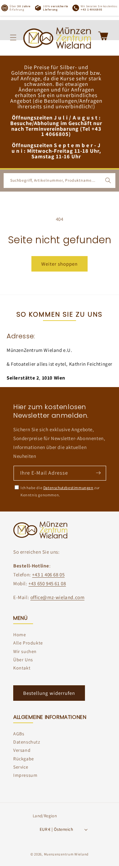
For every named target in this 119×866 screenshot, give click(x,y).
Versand (21, 750)
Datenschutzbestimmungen (68, 487)
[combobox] (59, 180)
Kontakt (21, 668)
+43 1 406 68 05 (48, 574)
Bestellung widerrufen (49, 693)
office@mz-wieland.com (57, 597)
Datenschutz (26, 742)
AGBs (18, 734)
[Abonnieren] (98, 472)
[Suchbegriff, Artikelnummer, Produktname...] (108, 180)
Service (20, 767)
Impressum (25, 775)
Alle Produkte (28, 643)
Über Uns (23, 660)
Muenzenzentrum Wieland (66, 854)
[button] (13, 37)
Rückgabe (23, 759)
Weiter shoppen (59, 264)
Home (19, 635)
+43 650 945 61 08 (47, 583)
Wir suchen (25, 651)
